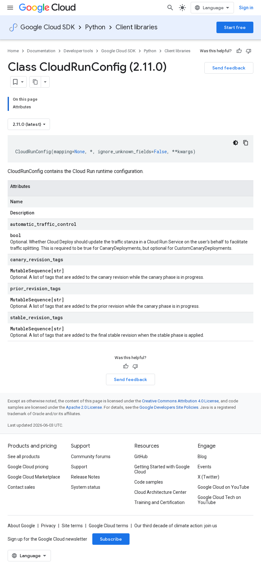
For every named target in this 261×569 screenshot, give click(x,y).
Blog (202, 456)
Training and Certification (159, 502)
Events (204, 466)
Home (13, 50)
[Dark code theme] (235, 143)
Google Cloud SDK (47, 27)
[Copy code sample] (246, 143)
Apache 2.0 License (84, 407)
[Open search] (170, 7)
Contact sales (21, 487)
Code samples (148, 482)
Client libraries (137, 27)
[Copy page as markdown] (35, 81)
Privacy (48, 525)
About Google (21, 525)
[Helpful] (239, 51)
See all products (24, 456)
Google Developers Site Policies (168, 407)
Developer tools (78, 50)
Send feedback (228, 68)
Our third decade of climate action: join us (175, 525)
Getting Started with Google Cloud (162, 469)
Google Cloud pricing (28, 466)
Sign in (246, 7)
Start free (235, 27)
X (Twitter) (208, 476)
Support (79, 466)
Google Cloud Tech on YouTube (219, 500)
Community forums (90, 456)
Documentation (41, 50)
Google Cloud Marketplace (34, 476)
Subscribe (111, 539)
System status (85, 487)
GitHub (141, 456)
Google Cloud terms (108, 525)
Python (95, 27)
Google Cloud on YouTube (223, 487)
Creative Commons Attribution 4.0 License (180, 401)
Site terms (72, 525)
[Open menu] (10, 7)
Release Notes (85, 476)
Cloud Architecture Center (160, 492)
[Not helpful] (248, 51)
